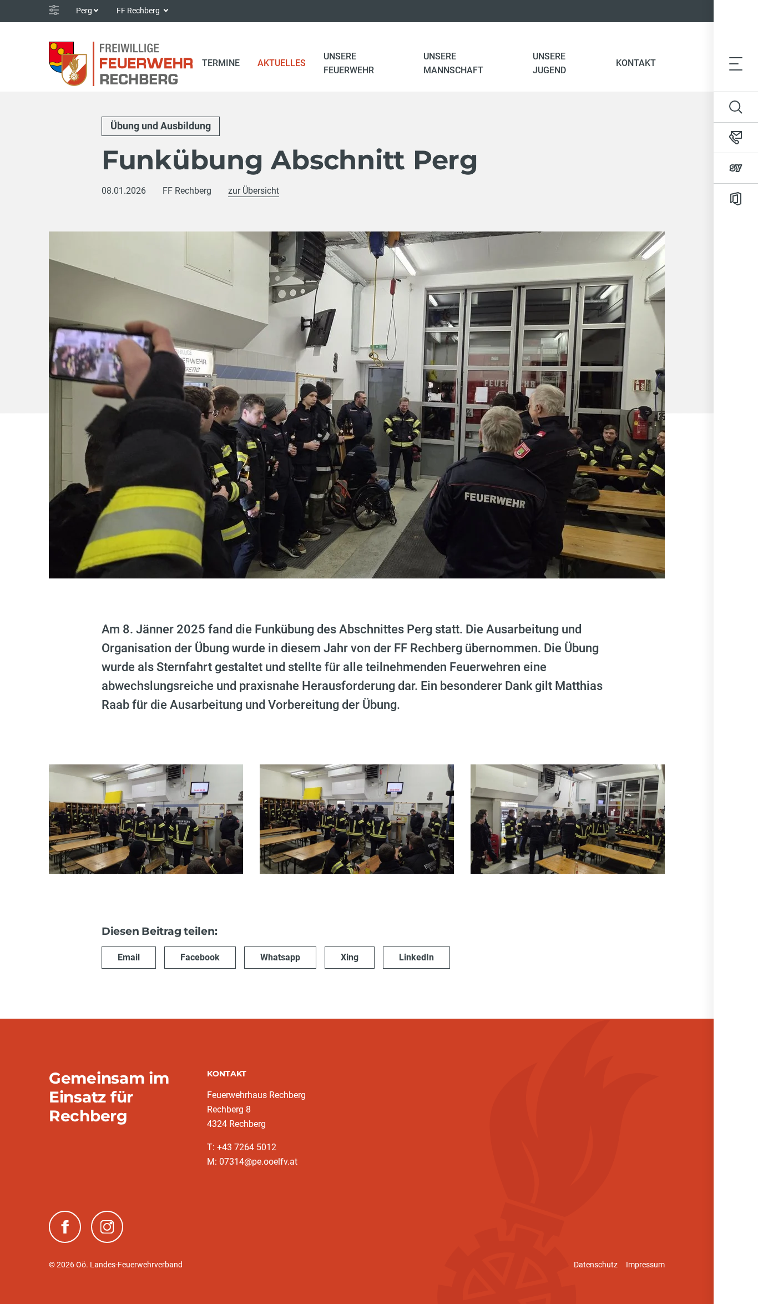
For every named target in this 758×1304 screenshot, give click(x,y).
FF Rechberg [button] (139, 10)
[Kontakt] (736, 138)
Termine (221, 63)
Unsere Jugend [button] (549, 63)
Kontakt (636, 63)
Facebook (200, 957)
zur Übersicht (253, 190)
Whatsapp (280, 957)
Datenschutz (596, 1264)
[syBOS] (736, 168)
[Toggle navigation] (736, 63)
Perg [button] (84, 10)
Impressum (645, 1264)
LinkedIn (416, 957)
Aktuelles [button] (281, 63)
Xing (349, 957)
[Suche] (736, 107)
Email (129, 957)
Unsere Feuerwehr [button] (349, 63)
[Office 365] (736, 199)
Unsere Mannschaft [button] (453, 63)
